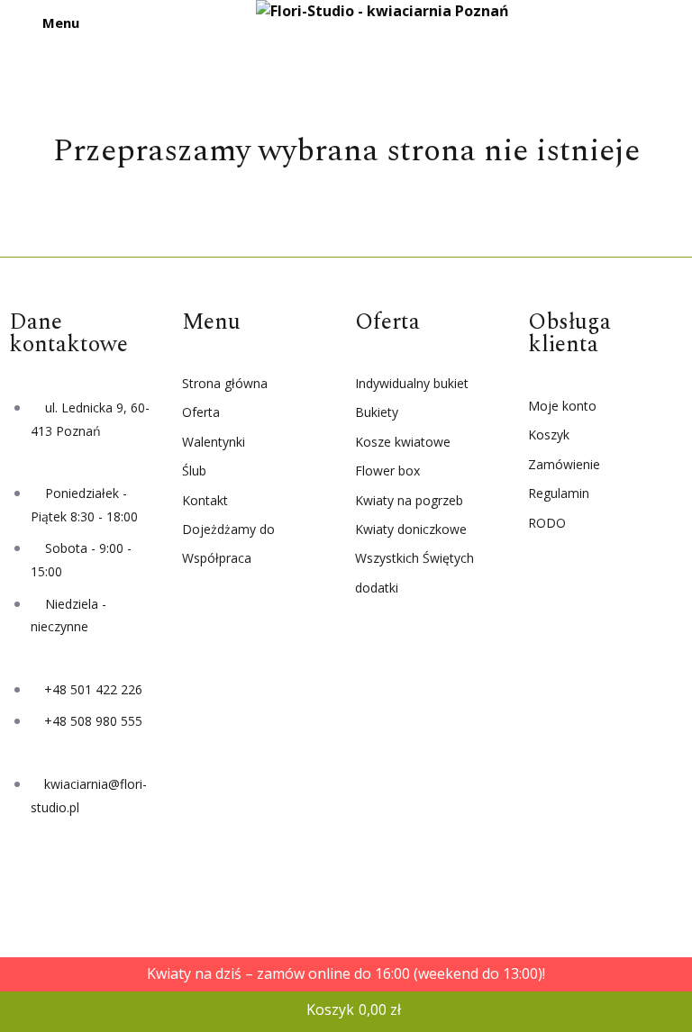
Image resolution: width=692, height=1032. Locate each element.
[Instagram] (89, 880)
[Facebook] (31, 880)
